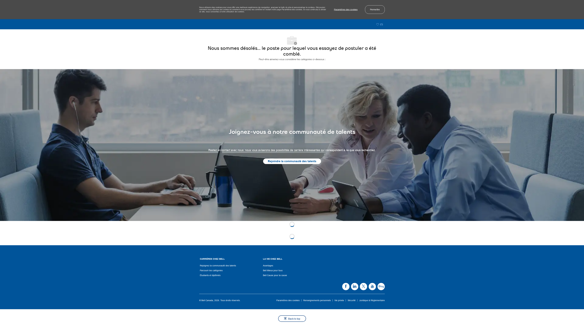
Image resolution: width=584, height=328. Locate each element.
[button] (346, 9)
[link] (292, 145)
